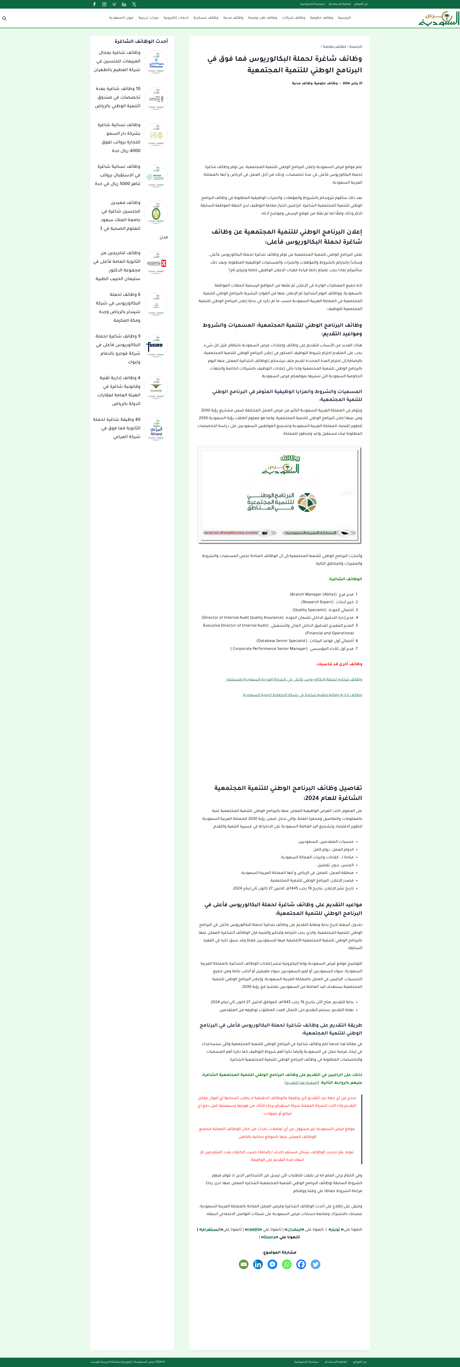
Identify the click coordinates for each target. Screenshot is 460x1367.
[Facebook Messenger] (272, 1264)
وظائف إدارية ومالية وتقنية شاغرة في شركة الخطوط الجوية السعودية (302, 695)
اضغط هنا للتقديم (302, 1083)
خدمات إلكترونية (176, 18)
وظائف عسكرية (206, 18)
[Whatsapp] (287, 1264)
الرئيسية (344, 18)
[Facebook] (94, 4)
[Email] (243, 1264)
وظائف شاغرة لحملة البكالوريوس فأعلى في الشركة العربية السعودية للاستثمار (294, 680)
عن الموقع (361, 4)
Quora (270, 1237)
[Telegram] (114, 4)
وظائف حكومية (321, 18)
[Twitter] (134, 4)
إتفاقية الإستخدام (340, 4)
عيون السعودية (121, 18)
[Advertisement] (279, 128)
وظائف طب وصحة (262, 18)
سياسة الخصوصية (312, 4)
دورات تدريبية (148, 18)
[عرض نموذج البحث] (4, 18)
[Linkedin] (124, 4)
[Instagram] (104, 4)
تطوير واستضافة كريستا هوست (111, 1362)
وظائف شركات (293, 18)
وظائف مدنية (233, 18)
